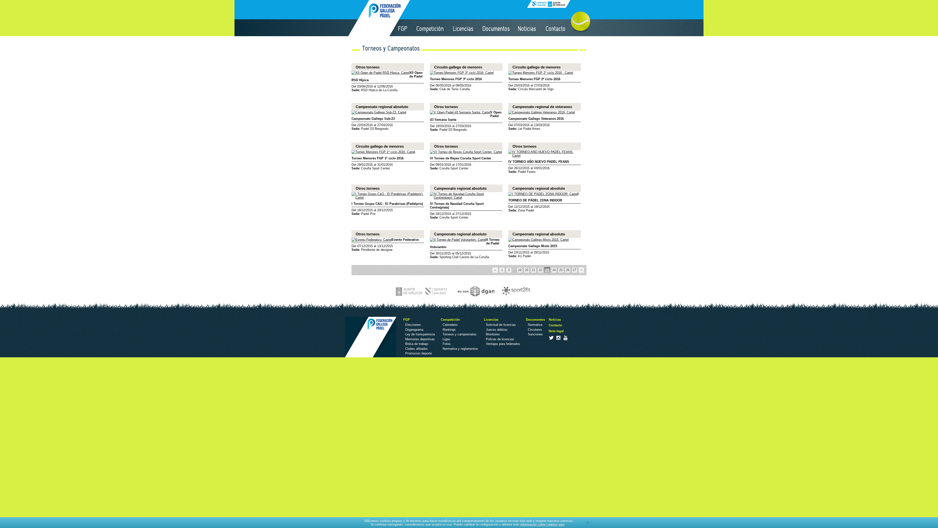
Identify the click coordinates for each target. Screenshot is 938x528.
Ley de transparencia (420, 334)
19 (520, 270)
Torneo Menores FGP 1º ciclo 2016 (378, 158)
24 (554, 270)
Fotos (447, 344)
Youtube (565, 338)
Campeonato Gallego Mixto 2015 (532, 246)
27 (574, 270)
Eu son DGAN (473, 291)
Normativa (535, 325)
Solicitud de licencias (501, 325)
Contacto (556, 27)
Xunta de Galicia (422, 291)
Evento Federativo (405, 240)
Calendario (450, 325)
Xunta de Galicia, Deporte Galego (548, 4)
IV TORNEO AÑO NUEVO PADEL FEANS (538, 162)
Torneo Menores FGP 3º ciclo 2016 (456, 79)
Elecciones (413, 325)
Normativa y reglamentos (460, 349)
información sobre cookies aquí (542, 524)
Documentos (496, 27)
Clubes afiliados (416, 349)
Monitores (493, 334)
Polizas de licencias (500, 339)
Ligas (446, 339)
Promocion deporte (418, 353)
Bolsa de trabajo (416, 344)
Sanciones (535, 334)
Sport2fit (515, 291)
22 (540, 270)
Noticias (527, 27)
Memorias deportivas (420, 339)
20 (526, 270)
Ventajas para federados (503, 344)
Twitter (551, 338)
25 (561, 270)
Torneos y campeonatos (460, 334)
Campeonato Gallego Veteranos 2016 (536, 119)
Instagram (558, 338)
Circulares (535, 329)
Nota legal (556, 331)
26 (567, 270)
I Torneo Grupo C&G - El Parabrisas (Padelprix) (387, 204)
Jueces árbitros (497, 329)
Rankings (449, 329)
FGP (402, 27)
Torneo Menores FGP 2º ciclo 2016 (534, 79)
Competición (430, 27)
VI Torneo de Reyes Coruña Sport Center (460, 158)
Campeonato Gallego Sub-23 (373, 119)
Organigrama (414, 329)
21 (533, 270)
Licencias (463, 27)
